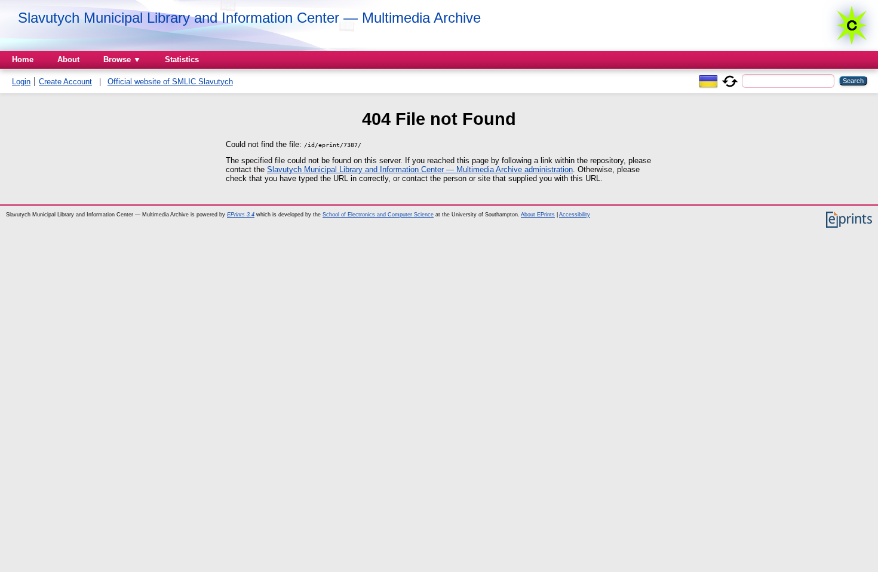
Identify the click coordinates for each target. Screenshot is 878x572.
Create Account (65, 81)
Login (21, 81)
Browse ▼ (122, 59)
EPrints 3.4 (240, 215)
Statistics (182, 59)
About (68, 59)
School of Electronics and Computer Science (378, 215)
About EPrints (538, 215)
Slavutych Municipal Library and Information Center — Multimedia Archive (249, 18)
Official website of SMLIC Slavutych (170, 81)
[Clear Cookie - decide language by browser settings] (729, 80)
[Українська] (708, 80)
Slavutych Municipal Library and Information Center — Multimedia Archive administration (420, 169)
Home (22, 59)
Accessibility (574, 215)
